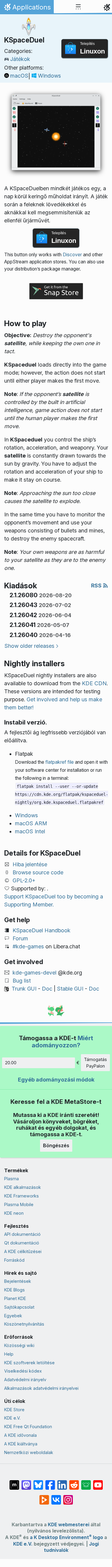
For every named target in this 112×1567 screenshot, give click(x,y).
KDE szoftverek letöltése (29, 1362)
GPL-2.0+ (24, 880)
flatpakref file (59, 762)
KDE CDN (94, 683)
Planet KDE (15, 1298)
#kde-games (28, 946)
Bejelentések (17, 1281)
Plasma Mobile (18, 1204)
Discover (72, 254)
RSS (97, 585)
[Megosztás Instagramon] (68, 1497)
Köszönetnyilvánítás (24, 1323)
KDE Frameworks (21, 1195)
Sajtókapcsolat (19, 1307)
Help (8, 1354)
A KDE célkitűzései (23, 1251)
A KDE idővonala (20, 1435)
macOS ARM (31, 823)
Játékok (20, 59)
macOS (19, 76)
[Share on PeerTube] (44, 1497)
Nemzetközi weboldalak (28, 1452)
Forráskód (14, 1260)
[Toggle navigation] (78, 7)
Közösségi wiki (19, 1345)
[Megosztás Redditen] (74, 1482)
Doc (47, 989)
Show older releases (29, 646)
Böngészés (56, 1145)
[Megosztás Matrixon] (14, 1482)
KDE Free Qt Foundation (28, 1426)
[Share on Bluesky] (38, 1482)
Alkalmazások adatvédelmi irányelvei (41, 1388)
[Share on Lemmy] (86, 1482)
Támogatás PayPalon (95, 1062)
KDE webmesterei (68, 1524)
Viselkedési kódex (23, 1370)
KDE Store (14, 1409)
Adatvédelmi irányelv (25, 1379)
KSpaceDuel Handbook (41, 930)
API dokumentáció (22, 1234)
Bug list (22, 980)
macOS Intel (30, 831)
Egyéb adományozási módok (56, 1079)
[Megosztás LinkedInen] (62, 1482)
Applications (27, 8)
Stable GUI (70, 989)
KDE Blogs (14, 1289)
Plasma (11, 1178)
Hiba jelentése (30, 864)
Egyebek (13, 1315)
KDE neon (14, 1213)
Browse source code (38, 872)
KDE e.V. (12, 1417)
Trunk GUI (24, 989)
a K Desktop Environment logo (66, 1537)
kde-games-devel (34, 972)
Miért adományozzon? (62, 1041)
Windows (49, 76)
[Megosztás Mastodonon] (26, 1482)
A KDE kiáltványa (20, 1443)
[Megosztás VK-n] (56, 1497)
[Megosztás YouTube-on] (98, 1482)
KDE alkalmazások (22, 1187)
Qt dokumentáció (21, 1242)
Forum (20, 938)
